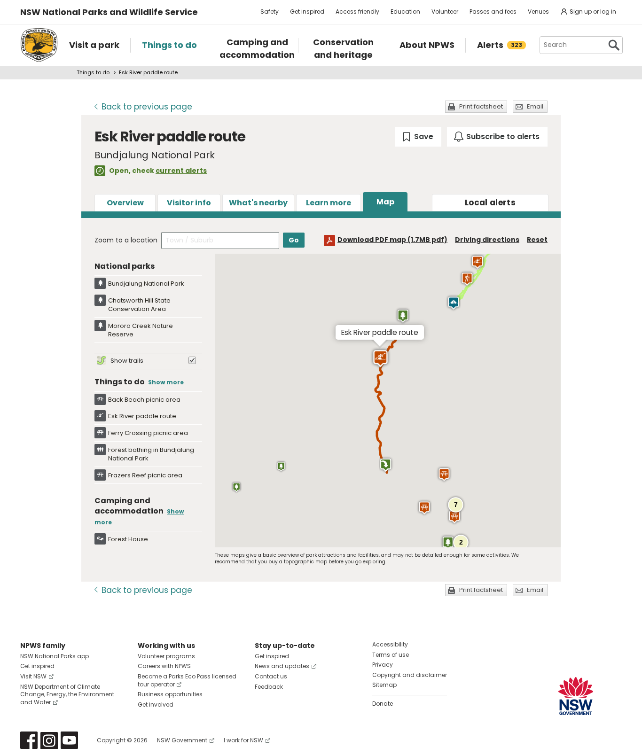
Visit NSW (33, 676)
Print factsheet (481, 106)
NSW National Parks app (54, 656)
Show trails (126, 360)
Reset (537, 239)
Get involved (155, 704)
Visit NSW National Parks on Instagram (49, 740)
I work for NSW (243, 740)
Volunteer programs (166, 656)
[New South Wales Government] (575, 696)
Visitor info (189, 202)
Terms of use (390, 655)
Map (385, 201)
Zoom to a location (125, 240)
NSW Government (182, 740)
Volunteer (444, 12)
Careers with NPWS (164, 666)
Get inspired (307, 12)
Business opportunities (170, 694)
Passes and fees (493, 12)
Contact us (271, 676)
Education (405, 12)
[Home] (39, 45)
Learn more (328, 202)
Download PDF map (392, 239)
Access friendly (357, 12)
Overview (125, 202)
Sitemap (384, 685)
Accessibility (390, 644)
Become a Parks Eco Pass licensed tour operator (187, 680)
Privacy (382, 665)
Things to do (93, 72)
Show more (166, 382)
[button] (402, 316)
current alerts (181, 170)
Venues (538, 12)
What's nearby (258, 202)
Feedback (269, 687)
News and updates (282, 666)
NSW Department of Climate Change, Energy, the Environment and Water (67, 695)
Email (535, 106)
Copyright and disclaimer (409, 675)
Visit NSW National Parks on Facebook (29, 740)
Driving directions (487, 239)
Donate (382, 704)
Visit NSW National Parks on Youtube (69, 740)
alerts (490, 202)
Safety (269, 12)
